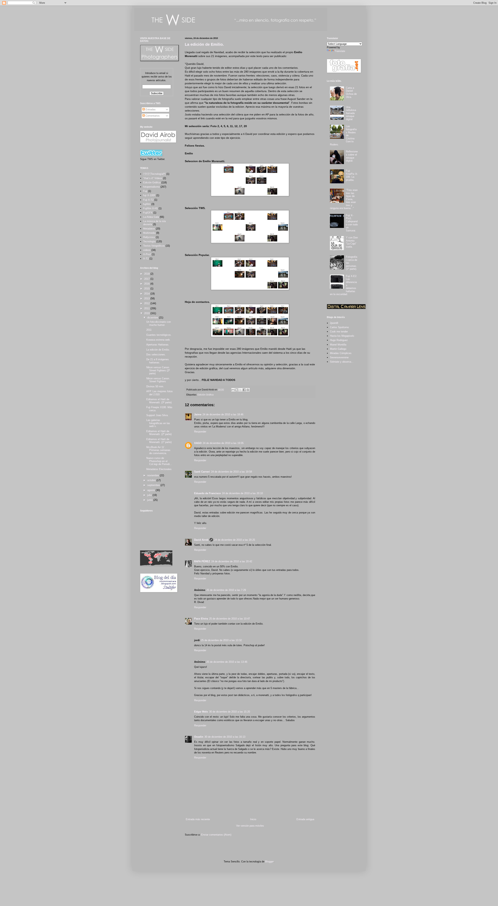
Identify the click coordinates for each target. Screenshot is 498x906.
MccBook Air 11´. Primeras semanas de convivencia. (158, 450)
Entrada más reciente (198, 819)
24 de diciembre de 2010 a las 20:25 (234, 539)
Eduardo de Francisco (207, 493)
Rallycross (149, 237)
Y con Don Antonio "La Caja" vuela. (352, 242)
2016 (147, 283)
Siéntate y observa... (341, 361)
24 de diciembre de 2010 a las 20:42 (231, 561)
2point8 (334, 323)
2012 (147, 303)
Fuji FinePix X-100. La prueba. (352, 175)
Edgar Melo (201, 711)
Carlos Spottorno (339, 327)
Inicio (253, 819)
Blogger (269, 861)
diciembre (153, 317)
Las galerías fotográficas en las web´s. (158, 423)
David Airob (201, 539)
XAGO (198, 443)
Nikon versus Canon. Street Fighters (158, 380)
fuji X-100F (149, 195)
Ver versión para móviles (250, 825)
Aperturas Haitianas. (157, 344)
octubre (151, 480)
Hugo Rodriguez (339, 340)
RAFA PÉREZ (202, 561)
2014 (147, 293)
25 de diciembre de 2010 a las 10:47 (229, 618)
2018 (147, 273)
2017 (147, 278)
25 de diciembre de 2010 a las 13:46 (226, 661)
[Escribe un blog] (237, 390)
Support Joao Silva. (157, 415)
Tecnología (149, 241)
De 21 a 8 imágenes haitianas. (157, 361)
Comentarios (152, 115)
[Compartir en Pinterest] (248, 390)
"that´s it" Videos (152, 178)
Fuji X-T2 (148, 199)
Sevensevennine (339, 357)
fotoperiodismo (151, 186)
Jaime (197, 414)
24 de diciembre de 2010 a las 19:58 (231, 471)
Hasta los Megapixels (342, 335)
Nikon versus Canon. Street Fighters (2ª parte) (158, 370)
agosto (151, 490)
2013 (147, 298)
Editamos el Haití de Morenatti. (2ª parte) (159, 433)
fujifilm (147, 204)
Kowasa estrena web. (158, 339)
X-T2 (146, 258)
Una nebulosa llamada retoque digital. (351, 113)
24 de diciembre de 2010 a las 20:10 (242, 493)
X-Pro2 (147, 254)
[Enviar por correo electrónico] (233, 390)
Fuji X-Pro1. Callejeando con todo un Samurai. (352, 223)
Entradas (150, 109)
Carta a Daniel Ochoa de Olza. (351, 92)
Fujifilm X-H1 (150, 208)
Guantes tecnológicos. (159, 334)
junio (150, 499)
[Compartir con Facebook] (244, 390)
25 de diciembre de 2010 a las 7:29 (226, 590)
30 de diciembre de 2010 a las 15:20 (229, 711)
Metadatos (149, 228)
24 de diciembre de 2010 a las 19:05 (223, 443)
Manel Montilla (338, 344)
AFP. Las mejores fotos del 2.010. (159, 393)
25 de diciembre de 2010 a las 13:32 (221, 640)
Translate (340, 51)
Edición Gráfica (205, 394)
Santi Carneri (202, 471)
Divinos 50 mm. (155, 386)
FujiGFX (148, 212)
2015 (147, 288)
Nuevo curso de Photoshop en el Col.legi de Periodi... (159, 461)
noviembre (153, 475)
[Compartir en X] (240, 390)
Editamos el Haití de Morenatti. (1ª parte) (159, 441)
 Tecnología (154, 173)
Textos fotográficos (154, 245)
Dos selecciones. (156, 354)
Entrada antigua (305, 819)
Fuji (145, 191)
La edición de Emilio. (204, 44)
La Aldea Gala (151, 216)
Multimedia (149, 232)
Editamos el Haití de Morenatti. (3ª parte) (159, 401)
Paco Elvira (201, 618)
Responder (200, 431)
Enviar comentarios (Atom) (216, 834)
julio (150, 495)
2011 (147, 308)
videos (147, 250)
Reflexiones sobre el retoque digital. (352, 156)
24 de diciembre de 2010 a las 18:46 (223, 414)
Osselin (198, 736)
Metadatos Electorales (159, 469)
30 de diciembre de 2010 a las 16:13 (224, 736)
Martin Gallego (338, 348)
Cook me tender (339, 331)
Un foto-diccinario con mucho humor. (158, 323)
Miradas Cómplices (341, 353)
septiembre (153, 485)
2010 (147, 313)
